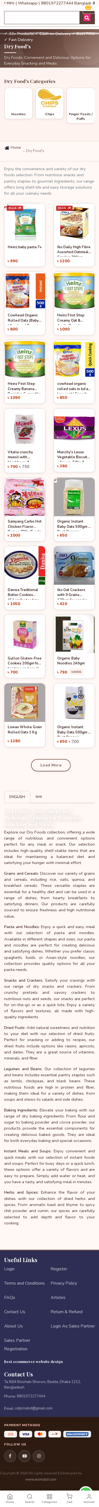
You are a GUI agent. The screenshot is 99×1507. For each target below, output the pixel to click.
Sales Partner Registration (17, 1344)
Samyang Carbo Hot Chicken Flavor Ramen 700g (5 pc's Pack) (25, 525)
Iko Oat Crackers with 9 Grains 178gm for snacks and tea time (72, 593)
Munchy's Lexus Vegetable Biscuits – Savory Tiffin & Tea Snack (73, 456)
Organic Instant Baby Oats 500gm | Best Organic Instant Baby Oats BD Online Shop (73, 525)
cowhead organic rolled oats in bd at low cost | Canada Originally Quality (73, 387)
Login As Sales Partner (73, 1326)
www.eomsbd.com (40, 1479)
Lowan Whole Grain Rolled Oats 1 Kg (25, 730)
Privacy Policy (64, 1283)
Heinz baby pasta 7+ (25, 247)
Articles (58, 1298)
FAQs (9, 1298)
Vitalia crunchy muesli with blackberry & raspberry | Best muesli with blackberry (21, 456)
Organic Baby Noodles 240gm (71, 661)
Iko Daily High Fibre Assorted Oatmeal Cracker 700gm (73, 251)
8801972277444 (31, 1396)
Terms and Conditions (24, 1283)
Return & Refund (66, 1312)
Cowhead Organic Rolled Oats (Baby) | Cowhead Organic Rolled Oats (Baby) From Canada (24, 319)
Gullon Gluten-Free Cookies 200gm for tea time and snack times (25, 662)
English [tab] (17, 796)
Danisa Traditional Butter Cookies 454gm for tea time (24, 593)
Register (59, 1269)
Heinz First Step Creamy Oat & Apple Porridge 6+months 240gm (72, 319)
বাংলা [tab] (38, 796)
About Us (13, 1326)
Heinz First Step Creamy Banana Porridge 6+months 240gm (24, 387)
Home (15, 147)
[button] (7, 131)
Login (9, 1269)
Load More (50, 765)
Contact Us (14, 1312)
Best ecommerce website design (33, 1361)
